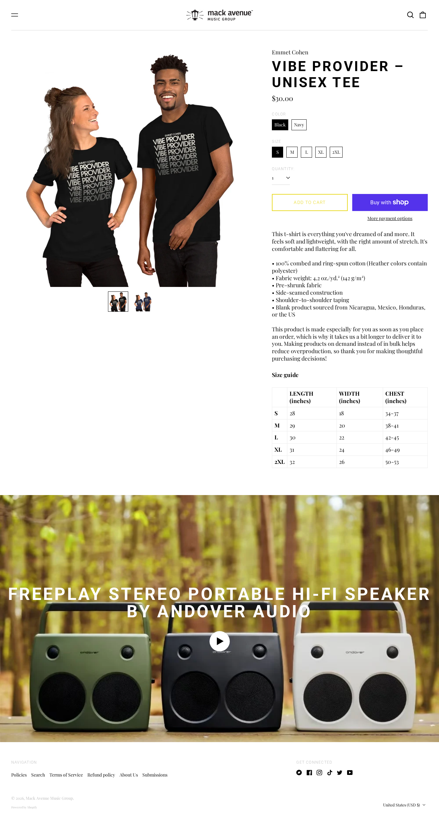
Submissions (154, 775)
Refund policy (101, 775)
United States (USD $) (402, 804)
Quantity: (283, 169)
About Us (129, 775)
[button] (410, 15)
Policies (19, 775)
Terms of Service (66, 775)
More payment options (389, 218)
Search (38, 775)
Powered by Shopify (24, 807)
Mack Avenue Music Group (49, 798)
